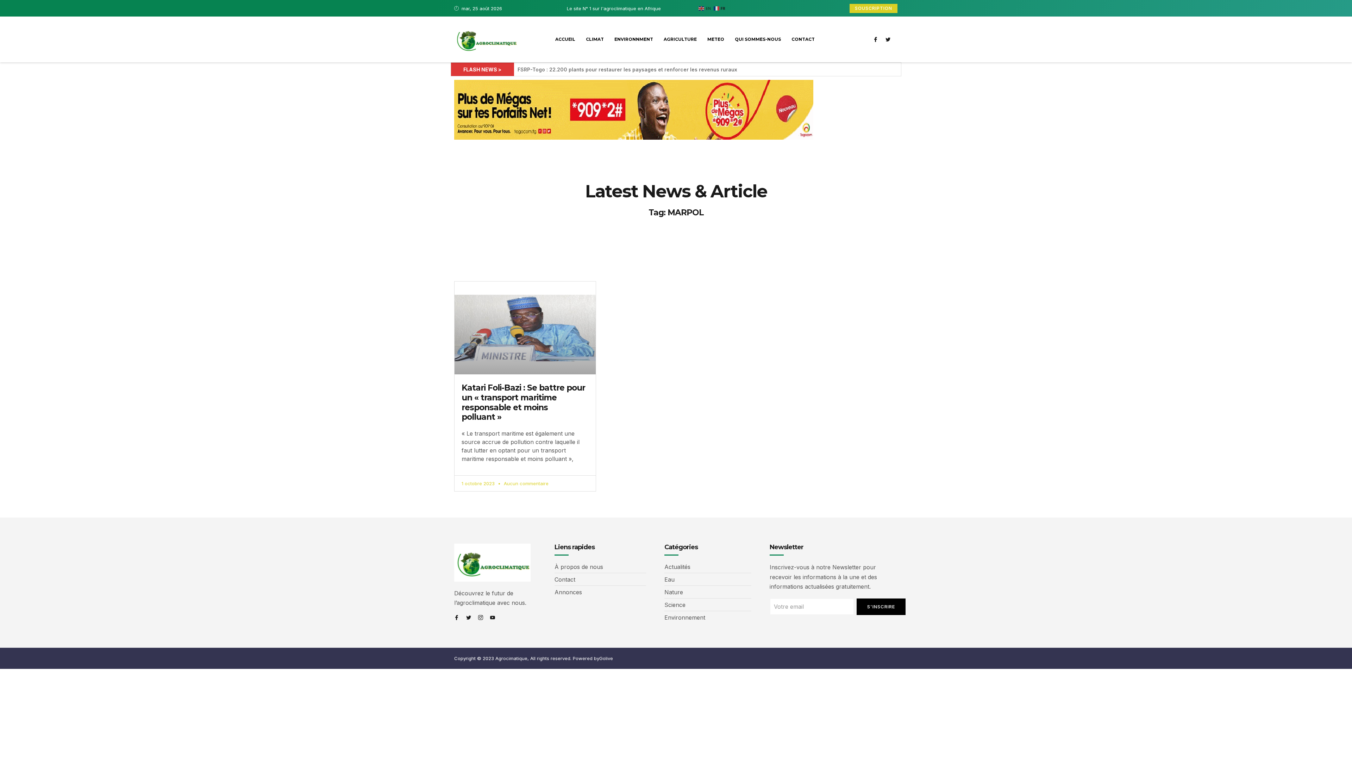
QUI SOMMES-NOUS (758, 39)
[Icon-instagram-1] (480, 617)
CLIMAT (595, 39)
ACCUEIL (565, 39)
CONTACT (803, 39)
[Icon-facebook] (876, 39)
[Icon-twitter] (888, 39)
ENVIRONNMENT (633, 39)
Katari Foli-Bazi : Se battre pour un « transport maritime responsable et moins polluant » (523, 402)
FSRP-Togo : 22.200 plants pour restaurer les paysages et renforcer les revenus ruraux (627, 69)
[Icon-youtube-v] (492, 617)
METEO (715, 39)
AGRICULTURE (680, 39)
